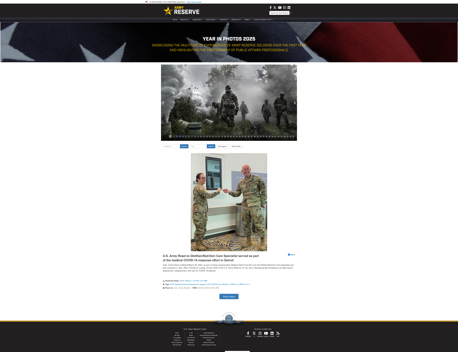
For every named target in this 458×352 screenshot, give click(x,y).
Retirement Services (209, 337)
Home (175, 19)
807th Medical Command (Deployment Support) (188, 284)
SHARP (209, 340)
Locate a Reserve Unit (262, 19)
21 (233, 136)
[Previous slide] (163, 103)
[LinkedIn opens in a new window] (289, 7)
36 (278, 136)
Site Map (177, 335)
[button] (195, 2)
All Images (222, 146)
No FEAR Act (191, 337)
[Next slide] (294, 103)
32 (266, 136)
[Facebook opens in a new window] (271, 7)
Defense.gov (191, 345)
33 (269, 136)
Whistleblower (191, 340)
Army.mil (191, 342)
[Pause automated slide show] (170, 136)
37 (281, 136)
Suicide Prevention (208, 342)
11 (204, 136)
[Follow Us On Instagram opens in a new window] (260, 334)
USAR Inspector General (209, 345)
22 (236, 136)
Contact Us (177, 340)
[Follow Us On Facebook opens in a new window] (248, 334)
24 (242, 136)
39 (287, 136)
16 (219, 136)
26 (248, 136)
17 (222, 136)
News (247, 19)
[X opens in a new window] (274, 7)
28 (254, 136)
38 (284, 136)
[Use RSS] (278, 334)
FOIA (191, 333)
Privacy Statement (177, 342)
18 (225, 136)
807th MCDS (212, 284)
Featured (223, 19)
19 (228, 136)
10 (201, 136)
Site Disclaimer (177, 345)
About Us (183, 19)
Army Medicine (223, 284)
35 (275, 136)
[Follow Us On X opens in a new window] (254, 334)
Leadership (196, 19)
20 (231, 136)
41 (293, 136)
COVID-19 (234, 284)
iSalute (191, 335)
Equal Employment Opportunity (209, 335)
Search (184, 146)
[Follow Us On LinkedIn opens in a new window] (272, 334)
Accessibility (177, 337)
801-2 (247, 284)
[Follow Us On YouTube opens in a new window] (266, 334)
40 (290, 136)
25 (245, 136)
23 (239, 136)
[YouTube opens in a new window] (279, 7)
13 (210, 136)
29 (257, 136)
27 (251, 136)
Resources (236, 19)
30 (260, 136)
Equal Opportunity (209, 333)
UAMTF (241, 284)
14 (213, 136)
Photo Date (236, 146)
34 (272, 136)
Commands (210, 19)
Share (292, 255)
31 (263, 136)
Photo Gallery (229, 296)
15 (216, 136)
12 (207, 136)
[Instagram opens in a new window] (284, 7)
